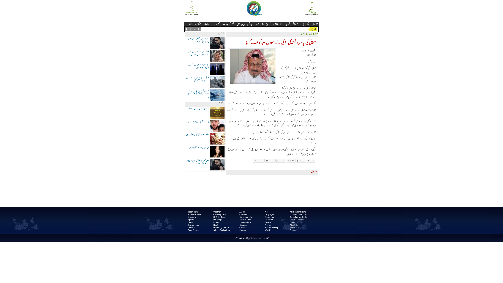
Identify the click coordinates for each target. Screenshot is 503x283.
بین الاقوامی (304, 33)
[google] (195, 29)
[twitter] (187, 29)
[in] (199, 29)
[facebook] (191, 29)
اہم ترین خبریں (313, 33)
